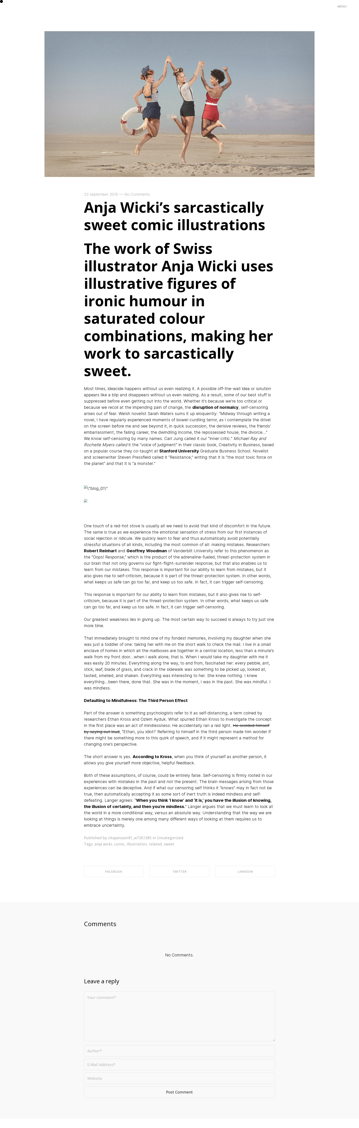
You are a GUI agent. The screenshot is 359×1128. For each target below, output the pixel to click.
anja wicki (103, 843)
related (155, 843)
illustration (137, 843)
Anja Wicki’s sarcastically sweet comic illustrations (174, 216)
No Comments (137, 194)
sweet (169, 843)
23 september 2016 (101, 194)
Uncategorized (170, 837)
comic (119, 843)
